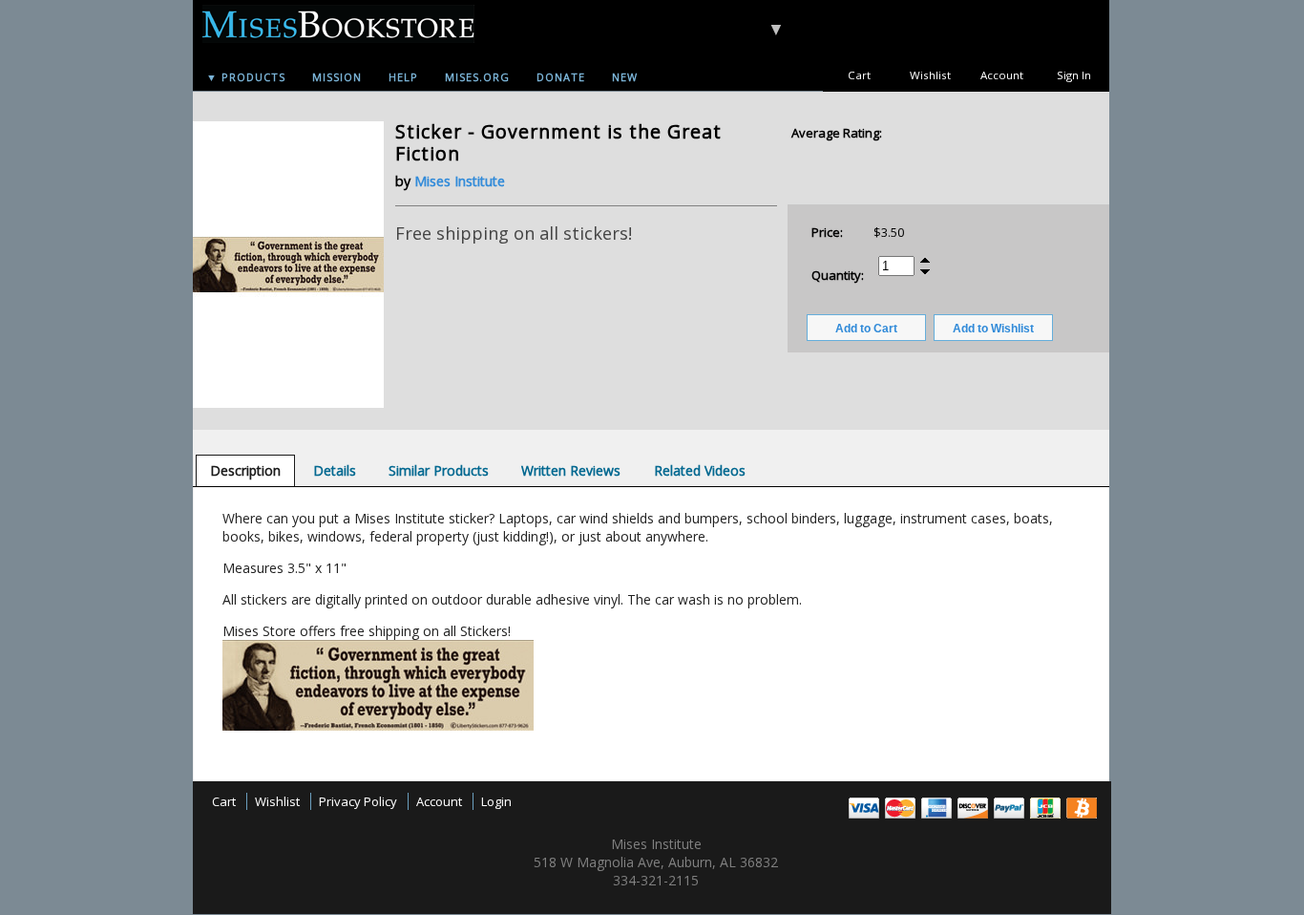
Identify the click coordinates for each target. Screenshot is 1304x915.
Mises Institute (459, 181)
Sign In (1074, 75)
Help (403, 77)
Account (1001, 75)
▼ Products (245, 77)
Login (496, 801)
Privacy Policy (358, 801)
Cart (859, 75)
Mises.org (477, 77)
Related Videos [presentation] (700, 470)
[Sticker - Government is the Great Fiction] (288, 403)
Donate (560, 77)
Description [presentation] (245, 470)
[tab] (245, 470)
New (625, 77)
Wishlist (930, 75)
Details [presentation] (334, 470)
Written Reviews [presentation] (570, 470)
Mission (337, 77)
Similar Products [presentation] (439, 470)
